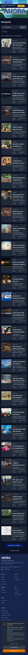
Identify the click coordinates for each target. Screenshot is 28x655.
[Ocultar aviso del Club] (26, 6)
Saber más (9, 630)
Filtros (5, 31)
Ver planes (21, 5)
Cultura (16, 577)
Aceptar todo (14, 650)
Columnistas (3, 592)
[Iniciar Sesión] (22, 2)
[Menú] (25, 2)
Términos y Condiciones (6, 619)
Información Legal (5, 612)
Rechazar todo (14, 644)
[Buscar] (3, 2)
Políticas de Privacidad (5, 615)
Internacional (4, 584)
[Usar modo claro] (19, 2)
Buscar (23, 27)
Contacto (3, 602)
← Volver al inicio (14, 550)
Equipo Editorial (4, 617)
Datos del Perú (18, 594)
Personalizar (14, 647)
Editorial (3, 589)
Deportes (3, 579)
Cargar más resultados (14, 545)
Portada (16, 589)
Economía (3, 581)
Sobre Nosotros (4, 610)
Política (2, 577)
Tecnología (17, 579)
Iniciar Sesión (4, 600)
